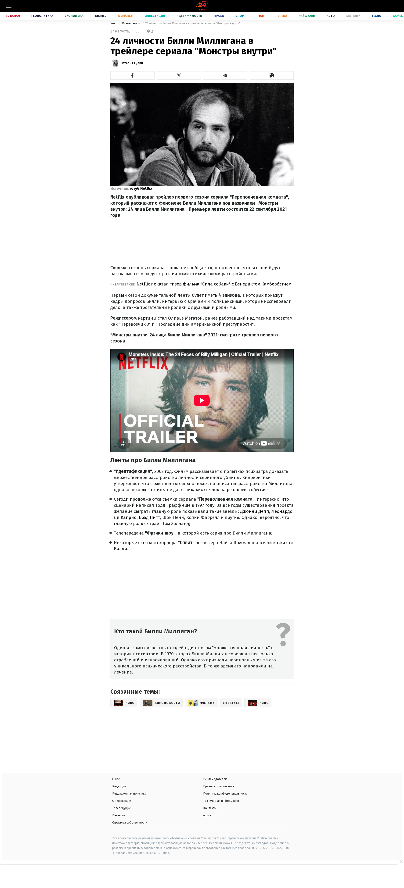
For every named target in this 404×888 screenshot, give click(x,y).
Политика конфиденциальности (225, 793)
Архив (207, 815)
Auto (331, 16)
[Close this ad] (400, 861)
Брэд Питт (149, 517)
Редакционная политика (129, 793)
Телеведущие (121, 808)
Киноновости (131, 23)
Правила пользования (218, 786)
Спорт (241, 16)
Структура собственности (129, 822)
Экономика (74, 16)
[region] (202, 877)
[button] (132, 75)
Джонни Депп (254, 511)
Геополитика (42, 16)
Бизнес (100, 16)
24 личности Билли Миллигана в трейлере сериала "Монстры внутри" (192, 23)
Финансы (125, 16)
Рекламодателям (215, 779)
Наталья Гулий (132, 63)
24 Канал (13, 16)
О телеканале (121, 800)
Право (219, 16)
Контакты (209, 808)
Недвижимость (189, 16)
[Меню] (8, 6)
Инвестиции (155, 16)
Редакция (119, 786)
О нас (116, 779)
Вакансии (118, 815)
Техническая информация (221, 800)
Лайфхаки (307, 16)
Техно (376, 16)
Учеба (282, 16)
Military (353, 16)
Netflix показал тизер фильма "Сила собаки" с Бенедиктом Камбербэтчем (214, 284)
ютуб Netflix (141, 188)
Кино (114, 23)
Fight (261, 16)
